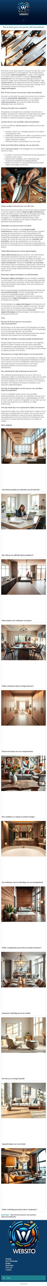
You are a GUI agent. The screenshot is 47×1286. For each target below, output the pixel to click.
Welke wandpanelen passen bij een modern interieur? (21, 948)
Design (7, 1263)
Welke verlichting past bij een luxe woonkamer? (19, 1209)
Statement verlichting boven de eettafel (16, 1013)
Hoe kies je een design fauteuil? (13, 1079)
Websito (8, 1259)
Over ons (8, 1268)
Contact (8, 1270)
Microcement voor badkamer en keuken (16, 620)
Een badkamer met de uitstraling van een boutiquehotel (22, 882)
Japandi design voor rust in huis (13, 1144)
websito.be (23, 1284)
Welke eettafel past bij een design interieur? (18, 686)
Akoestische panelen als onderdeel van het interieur (21, 490)
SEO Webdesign (11, 1261)
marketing (5, 1215)
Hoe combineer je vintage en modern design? (18, 817)
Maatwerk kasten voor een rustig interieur (17, 751)
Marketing (9, 1265)
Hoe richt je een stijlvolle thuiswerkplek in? (18, 555)
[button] (23, 20)
